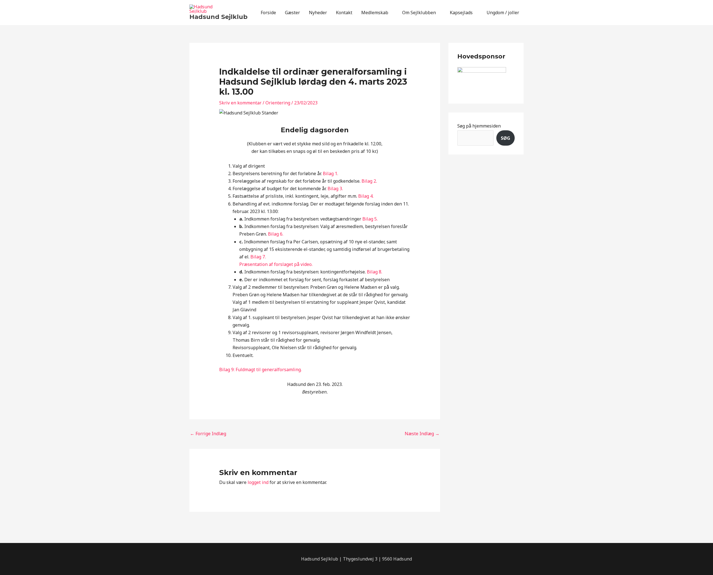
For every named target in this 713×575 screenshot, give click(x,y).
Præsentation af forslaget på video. (275, 264)
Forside (268, 12)
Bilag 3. (335, 188)
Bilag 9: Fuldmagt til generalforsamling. (260, 369)
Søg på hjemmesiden (479, 126)
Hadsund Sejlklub (218, 17)
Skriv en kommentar (240, 103)
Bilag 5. (370, 219)
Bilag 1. (330, 173)
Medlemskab (374, 12)
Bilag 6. (275, 234)
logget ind (258, 482)
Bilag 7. (258, 257)
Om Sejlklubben (419, 12)
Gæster (292, 12)
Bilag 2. (369, 181)
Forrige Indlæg (208, 433)
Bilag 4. (365, 196)
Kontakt (344, 12)
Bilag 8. (374, 272)
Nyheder (318, 12)
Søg (505, 138)
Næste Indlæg (422, 433)
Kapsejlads (461, 12)
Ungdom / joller (503, 12)
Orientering (277, 103)
